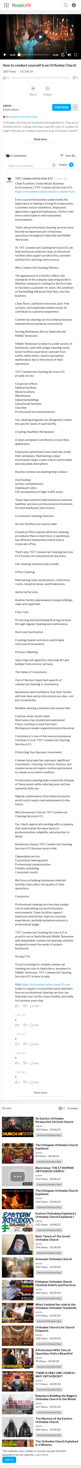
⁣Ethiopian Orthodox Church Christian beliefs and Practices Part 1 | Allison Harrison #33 (55, 1285)
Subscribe (61, 107)
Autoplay (72, 1108)
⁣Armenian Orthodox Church (53, 1259)
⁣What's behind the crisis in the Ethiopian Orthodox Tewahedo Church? (55, 1308)
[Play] (5, 55)
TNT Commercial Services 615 (34, 178)
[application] (40, 36)
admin (7, 105)
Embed (47, 94)
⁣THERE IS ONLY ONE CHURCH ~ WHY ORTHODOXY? (55, 1374)
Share (33, 94)
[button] (74, 5)
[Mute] (69, 55)
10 (63, 55)
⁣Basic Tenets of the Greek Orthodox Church (52, 1237)
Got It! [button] (9, 1459)
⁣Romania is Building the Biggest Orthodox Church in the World (56, 1397)
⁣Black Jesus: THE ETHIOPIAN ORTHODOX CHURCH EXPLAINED (54, 1171)
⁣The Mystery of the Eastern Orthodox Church (53, 1420)
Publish (64, 164)
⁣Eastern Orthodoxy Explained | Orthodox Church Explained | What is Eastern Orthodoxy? (55, 1217)
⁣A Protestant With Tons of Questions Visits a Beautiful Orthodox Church (54, 1353)
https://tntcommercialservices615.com (45, 984)
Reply (36, 1006)
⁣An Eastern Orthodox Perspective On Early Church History (54, 1122)
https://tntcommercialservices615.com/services (45, 191)
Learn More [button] (41, 1454)
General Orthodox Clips (23, 116)
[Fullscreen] (76, 55)
